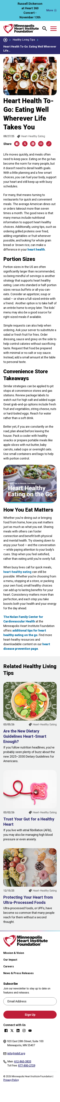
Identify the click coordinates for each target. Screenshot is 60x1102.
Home (5, 40)
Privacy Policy (11, 1080)
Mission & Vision (13, 953)
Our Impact (10, 959)
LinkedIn (18, 1030)
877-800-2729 (26, 1065)
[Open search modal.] (44, 28)
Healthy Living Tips (24, 39)
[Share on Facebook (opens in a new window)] (17, 143)
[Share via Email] (41, 143)
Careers (8, 966)
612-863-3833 (22, 1061)
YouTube (30, 1030)
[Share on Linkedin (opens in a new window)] (33, 143)
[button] (30, 10)
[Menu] (53, 28)
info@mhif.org (16, 1053)
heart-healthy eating (17, 572)
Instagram (24, 1030)
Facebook (6, 1030)
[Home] (21, 28)
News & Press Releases (18, 973)
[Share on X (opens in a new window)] (25, 143)
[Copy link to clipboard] (49, 143)
